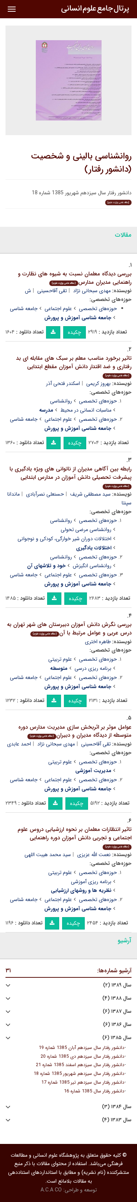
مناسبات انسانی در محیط (85, 410)
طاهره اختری (98, 642)
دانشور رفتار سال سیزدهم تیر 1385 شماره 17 (82, 1082)
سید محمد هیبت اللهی (47, 855)
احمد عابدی (19, 744)
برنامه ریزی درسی (93, 668)
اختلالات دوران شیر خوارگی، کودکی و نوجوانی (64, 539)
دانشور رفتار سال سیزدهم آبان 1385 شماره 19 (81, 1048)
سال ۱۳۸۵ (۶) (117, 1038)
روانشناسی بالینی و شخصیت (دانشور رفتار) (81, 162)
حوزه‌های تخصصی (98, 309)
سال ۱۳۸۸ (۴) (117, 998)
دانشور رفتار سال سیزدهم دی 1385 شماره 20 (82, 1056)
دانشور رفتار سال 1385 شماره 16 (94, 1091)
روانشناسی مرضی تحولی (86, 530)
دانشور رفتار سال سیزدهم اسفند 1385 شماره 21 (80, 1065)
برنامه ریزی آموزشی (91, 882)
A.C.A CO (51, 1190)
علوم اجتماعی (58, 309)
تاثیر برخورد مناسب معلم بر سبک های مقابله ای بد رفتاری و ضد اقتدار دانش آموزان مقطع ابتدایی (74, 366)
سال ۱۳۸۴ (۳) (117, 1107)
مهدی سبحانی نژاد (92, 291)
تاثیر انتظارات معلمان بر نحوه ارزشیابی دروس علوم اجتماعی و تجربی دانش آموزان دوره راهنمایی (75, 837)
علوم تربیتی (60, 659)
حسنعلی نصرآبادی (45, 494)
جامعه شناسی (24, 309)
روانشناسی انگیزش (92, 566)
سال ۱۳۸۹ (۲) (117, 985)
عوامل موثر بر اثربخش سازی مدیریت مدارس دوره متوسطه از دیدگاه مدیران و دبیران (75, 731)
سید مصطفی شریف (90, 494)
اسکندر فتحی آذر (63, 383)
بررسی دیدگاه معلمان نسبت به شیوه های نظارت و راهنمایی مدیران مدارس (75, 278)
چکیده (74, 332)
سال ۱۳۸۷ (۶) (117, 1011)
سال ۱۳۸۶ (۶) (117, 1025)
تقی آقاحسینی (52, 291)
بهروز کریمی (98, 383)
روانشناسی (61, 401)
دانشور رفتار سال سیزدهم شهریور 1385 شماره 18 (79, 1073)
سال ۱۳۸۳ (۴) (117, 1120)
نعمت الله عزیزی (94, 855)
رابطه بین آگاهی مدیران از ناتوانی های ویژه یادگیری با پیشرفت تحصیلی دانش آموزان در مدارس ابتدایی (70, 476)
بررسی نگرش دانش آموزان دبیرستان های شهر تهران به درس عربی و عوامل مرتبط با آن (69, 628)
